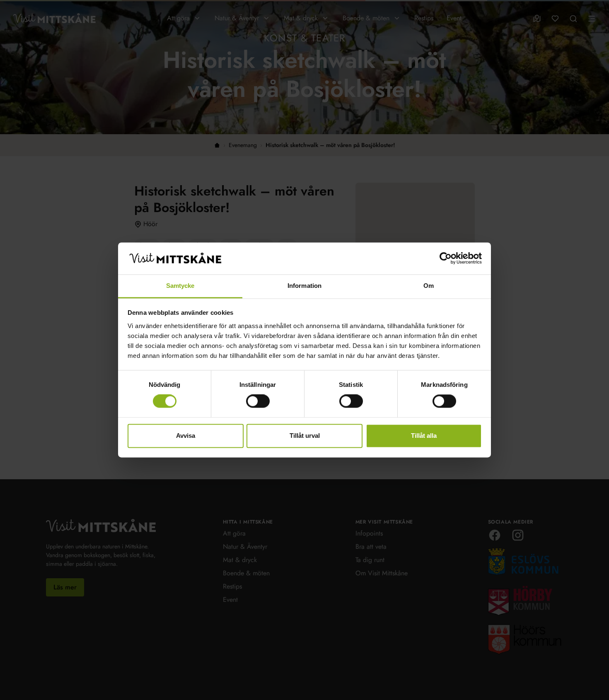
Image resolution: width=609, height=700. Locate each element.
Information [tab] (304, 285)
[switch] (258, 401)
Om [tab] (428, 285)
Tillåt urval (305, 435)
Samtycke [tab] (180, 285)
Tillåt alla (424, 435)
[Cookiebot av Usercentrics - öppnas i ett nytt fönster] (445, 258)
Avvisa (185, 435)
